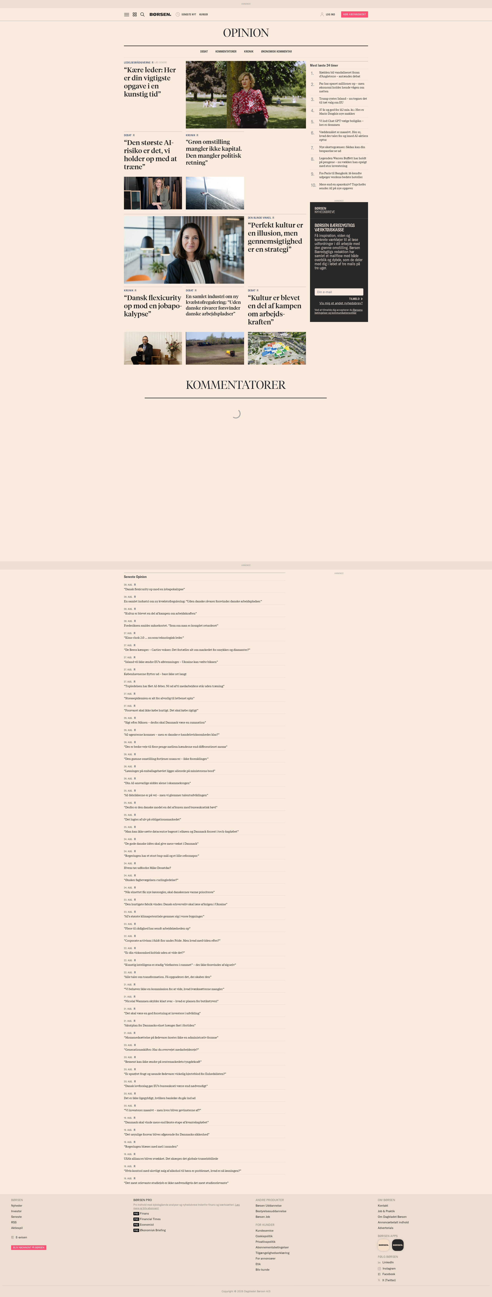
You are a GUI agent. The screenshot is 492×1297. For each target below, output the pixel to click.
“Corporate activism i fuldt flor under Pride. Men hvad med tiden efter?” (172, 940)
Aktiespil (17, 1228)
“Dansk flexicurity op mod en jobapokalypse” (154, 589)
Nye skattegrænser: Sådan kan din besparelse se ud (342, 149)
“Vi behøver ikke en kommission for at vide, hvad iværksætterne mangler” (174, 989)
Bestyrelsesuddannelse (271, 1211)
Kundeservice (264, 1230)
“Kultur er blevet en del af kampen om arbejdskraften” (160, 613)
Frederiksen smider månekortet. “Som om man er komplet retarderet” (171, 625)
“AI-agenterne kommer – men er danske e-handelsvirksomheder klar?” (171, 734)
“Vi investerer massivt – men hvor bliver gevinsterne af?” (162, 1110)
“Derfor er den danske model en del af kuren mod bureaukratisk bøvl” (170, 807)
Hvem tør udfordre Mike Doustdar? (147, 867)
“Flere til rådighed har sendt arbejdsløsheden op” (157, 928)
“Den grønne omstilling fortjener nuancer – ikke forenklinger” (166, 758)
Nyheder (16, 1205)
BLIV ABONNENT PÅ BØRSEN (28, 1247)
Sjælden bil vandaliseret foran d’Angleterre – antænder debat (339, 74)
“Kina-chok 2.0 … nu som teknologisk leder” (154, 637)
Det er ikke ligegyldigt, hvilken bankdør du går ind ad (159, 1098)
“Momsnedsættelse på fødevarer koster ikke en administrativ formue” (171, 1037)
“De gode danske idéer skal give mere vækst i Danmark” (161, 843)
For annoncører (265, 1258)
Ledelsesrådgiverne (137, 62)
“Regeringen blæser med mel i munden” (151, 1146)
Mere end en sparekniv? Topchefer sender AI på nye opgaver (342, 186)
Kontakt (383, 1205)
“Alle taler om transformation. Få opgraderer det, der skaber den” (167, 976)
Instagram (389, 1268)
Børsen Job (263, 1217)
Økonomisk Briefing (150, 1230)
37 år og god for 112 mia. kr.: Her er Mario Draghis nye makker (341, 111)
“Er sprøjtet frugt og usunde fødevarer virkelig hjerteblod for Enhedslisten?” (175, 1073)
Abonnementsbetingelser (272, 1247)
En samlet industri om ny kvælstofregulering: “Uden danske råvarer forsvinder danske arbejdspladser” (193, 601)
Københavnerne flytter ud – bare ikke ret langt (155, 674)
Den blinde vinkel (259, 217)
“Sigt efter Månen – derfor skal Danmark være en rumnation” (165, 722)
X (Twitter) (388, 1280)
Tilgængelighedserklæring (272, 1253)
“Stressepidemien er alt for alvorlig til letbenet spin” (159, 698)
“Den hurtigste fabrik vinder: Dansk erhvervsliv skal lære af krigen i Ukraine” (175, 904)
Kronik (248, 51)
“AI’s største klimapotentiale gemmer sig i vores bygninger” (164, 916)
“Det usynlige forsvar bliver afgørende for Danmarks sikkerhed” (166, 1134)
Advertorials (385, 1228)
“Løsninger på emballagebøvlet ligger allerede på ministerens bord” (169, 771)
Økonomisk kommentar (276, 51)
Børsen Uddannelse (269, 1205)
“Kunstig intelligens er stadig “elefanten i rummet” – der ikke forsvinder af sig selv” (180, 964)
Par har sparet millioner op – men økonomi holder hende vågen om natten (341, 87)
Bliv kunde (262, 1269)
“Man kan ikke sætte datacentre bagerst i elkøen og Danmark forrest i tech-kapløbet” (181, 831)
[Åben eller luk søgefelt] (142, 14)
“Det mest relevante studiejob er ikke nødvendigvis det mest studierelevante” (176, 1182)
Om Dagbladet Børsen (392, 1217)
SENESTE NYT (189, 14)
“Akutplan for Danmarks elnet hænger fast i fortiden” (160, 1025)
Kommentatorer (225, 51)
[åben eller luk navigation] (127, 14)
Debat (204, 51)
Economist (144, 1224)
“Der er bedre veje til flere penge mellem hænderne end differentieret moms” (175, 746)
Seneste (16, 1217)
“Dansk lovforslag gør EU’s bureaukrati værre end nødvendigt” (166, 1086)
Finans (141, 1213)
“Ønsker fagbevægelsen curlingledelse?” (151, 880)
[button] (134, 14)
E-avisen (21, 1237)
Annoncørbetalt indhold (393, 1222)
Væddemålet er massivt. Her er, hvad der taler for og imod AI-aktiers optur (343, 136)
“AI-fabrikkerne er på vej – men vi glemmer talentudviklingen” (166, 795)
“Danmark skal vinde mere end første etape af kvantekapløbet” (166, 1122)
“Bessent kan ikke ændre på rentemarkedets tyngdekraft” (163, 1061)
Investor (16, 1211)
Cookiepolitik (264, 1236)
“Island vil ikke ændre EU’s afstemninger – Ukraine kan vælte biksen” (171, 661)
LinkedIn (388, 1262)
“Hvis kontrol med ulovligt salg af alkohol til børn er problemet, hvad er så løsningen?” (182, 1170)
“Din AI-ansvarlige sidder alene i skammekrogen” (157, 783)
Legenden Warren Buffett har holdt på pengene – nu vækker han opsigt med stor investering (343, 162)
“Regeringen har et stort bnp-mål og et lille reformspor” (161, 855)
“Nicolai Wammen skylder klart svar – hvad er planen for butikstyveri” (171, 1001)
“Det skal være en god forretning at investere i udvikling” (162, 1013)
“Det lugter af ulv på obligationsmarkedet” (152, 819)
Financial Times (147, 1219)
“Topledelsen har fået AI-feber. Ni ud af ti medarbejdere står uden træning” (174, 686)
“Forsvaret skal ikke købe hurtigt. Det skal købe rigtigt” (161, 710)
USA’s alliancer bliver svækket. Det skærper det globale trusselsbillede (171, 1158)
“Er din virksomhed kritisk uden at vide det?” (154, 952)
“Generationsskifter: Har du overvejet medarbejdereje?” (161, 1049)
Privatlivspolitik (265, 1242)
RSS (14, 1222)
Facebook (388, 1274)
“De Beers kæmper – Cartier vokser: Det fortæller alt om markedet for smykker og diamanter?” (187, 649)
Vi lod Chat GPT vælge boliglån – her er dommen (341, 122)
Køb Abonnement (354, 14)
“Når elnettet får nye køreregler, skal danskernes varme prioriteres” (169, 892)
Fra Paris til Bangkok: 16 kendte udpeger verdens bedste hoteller (341, 175)
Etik (258, 1264)
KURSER (203, 14)
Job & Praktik (386, 1211)
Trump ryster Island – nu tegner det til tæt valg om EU (343, 100)
